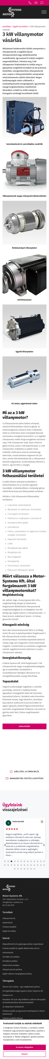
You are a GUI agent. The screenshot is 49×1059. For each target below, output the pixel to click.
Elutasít (24, 1054)
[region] (24, 1039)
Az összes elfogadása (24, 1047)
